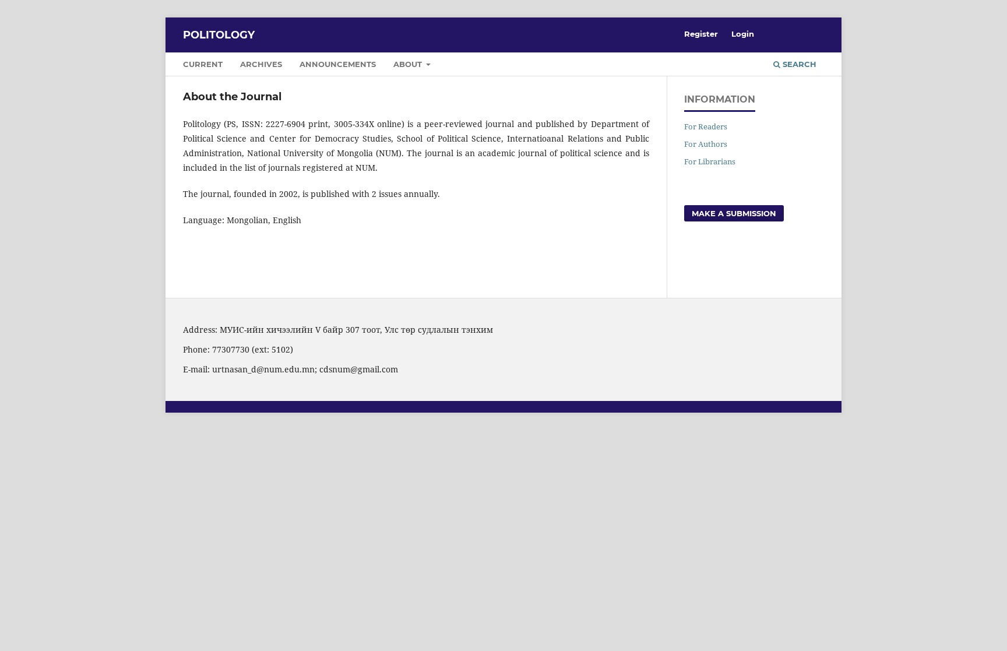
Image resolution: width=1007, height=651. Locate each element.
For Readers (705, 126)
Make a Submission (734, 213)
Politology (219, 35)
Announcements (338, 64)
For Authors (705, 144)
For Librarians (709, 161)
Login (742, 33)
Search (798, 64)
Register (701, 33)
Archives (261, 64)
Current (203, 64)
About (408, 64)
